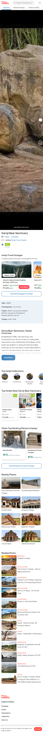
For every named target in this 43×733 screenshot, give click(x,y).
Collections (5, 716)
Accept (38, 729)
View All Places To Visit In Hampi (21, 466)
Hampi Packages (19, 7)
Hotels (4, 709)
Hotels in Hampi (33, 7)
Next (40, 120)
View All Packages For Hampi (21, 294)
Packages (5, 706)
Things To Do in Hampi (18, 240)
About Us (5, 720)
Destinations (6, 713)
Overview (6, 7)
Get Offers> (24, 287)
